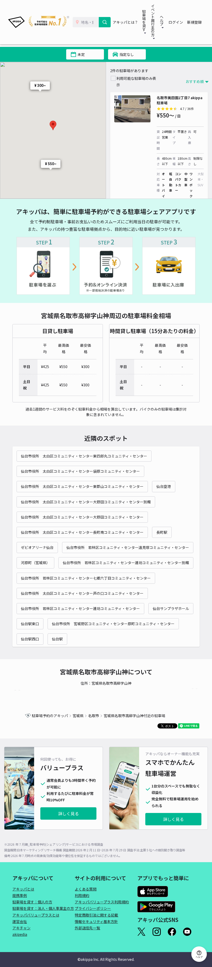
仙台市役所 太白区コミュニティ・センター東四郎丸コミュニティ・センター (84, 456)
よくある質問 (85, 889)
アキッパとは (23, 889)
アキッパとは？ (125, 22)
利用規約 (82, 895)
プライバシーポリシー (93, 908)
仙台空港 (163, 486)
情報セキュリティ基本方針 (96, 921)
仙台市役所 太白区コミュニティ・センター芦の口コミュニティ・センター (82, 593)
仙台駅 (57, 638)
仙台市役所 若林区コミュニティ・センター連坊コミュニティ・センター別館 (126, 562)
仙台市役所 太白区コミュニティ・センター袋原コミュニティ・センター (80, 471)
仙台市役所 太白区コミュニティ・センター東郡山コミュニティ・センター (82, 486)
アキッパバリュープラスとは (35, 915)
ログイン (176, 22)
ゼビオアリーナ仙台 (37, 547)
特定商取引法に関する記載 (96, 915)
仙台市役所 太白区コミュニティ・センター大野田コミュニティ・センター (82, 517)
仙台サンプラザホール (171, 608)
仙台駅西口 (30, 638)
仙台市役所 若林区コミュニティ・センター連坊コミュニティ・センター (80, 608)
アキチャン (21, 927)
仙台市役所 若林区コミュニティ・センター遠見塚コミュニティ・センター (127, 547)
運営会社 (19, 921)
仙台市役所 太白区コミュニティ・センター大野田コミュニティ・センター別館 (86, 501)
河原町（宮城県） (35, 562)
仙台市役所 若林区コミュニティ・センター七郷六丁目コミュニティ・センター (86, 578)
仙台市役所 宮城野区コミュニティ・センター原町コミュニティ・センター (113, 623)
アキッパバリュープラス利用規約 (102, 901)
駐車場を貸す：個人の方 (32, 901)
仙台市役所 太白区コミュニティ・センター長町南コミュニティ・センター (82, 532)
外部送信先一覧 (87, 927)
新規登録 (194, 22)
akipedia (19, 934)
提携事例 (19, 895)
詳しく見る (68, 813)
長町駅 (161, 532)
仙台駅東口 (30, 623)
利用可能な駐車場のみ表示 (136, 81)
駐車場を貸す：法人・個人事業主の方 (43, 908)
